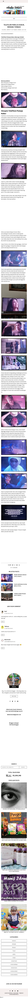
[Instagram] (15, 701)
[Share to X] (12, 565)
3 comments (14, 567)
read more (14, 696)
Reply (3, 621)
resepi (14, 957)
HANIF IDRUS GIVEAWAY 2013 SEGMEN (14, 901)
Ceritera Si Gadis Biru (13, 993)
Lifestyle (14, 944)
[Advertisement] (14, 66)
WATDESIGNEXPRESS (14, 994)
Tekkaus (6, 626)
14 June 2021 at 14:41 (8, 613)
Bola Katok (7, 639)
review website (13, 974)
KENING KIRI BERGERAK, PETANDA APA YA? (14, 809)
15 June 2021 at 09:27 (8, 628)
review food (14, 961)
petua (14, 954)
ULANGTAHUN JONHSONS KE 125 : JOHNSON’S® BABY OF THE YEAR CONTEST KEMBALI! (14, 931)
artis (4, 29)
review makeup (14, 964)
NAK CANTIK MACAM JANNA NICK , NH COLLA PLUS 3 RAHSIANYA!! (13, 870)
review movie (14, 967)
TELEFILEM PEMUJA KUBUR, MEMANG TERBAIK (14, 26)
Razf (5, 611)
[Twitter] (12, 701)
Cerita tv (9, 29)
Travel (14, 950)
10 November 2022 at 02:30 (9, 641)
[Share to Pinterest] (17, 565)
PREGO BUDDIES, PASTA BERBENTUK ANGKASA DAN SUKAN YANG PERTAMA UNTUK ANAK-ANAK (14, 839)
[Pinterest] (17, 701)
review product (14, 971)
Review (14, 947)
